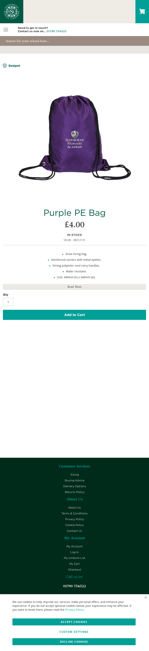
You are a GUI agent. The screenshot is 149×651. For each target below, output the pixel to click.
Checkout (74, 569)
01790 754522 (57, 31)
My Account (74, 546)
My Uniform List (74, 558)
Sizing (74, 474)
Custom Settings (73, 632)
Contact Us (74, 530)
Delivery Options (74, 486)
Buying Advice (74, 480)
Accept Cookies (74, 622)
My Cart (74, 563)
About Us (74, 507)
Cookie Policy (74, 525)
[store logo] (11, 11)
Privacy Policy (74, 519)
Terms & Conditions (75, 513)
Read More (75, 287)
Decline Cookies (74, 641)
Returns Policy (74, 492)
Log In (74, 552)
